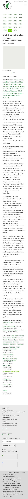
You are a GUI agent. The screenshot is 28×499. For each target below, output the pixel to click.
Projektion (15, 342)
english (25, 1)
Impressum (10, 472)
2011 (20, 24)
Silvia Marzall (7, 89)
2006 (5, 30)
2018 (5, 21)
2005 (10, 30)
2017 (10, 21)
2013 (10, 24)
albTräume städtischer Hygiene (10, 330)
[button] (13, 72)
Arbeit (12, 335)
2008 (15, 27)
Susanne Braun (14, 82)
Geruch (5, 340)
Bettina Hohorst (19, 86)
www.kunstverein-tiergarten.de (9, 425)
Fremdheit (14, 337)
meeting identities (7, 342)
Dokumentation (7, 337)
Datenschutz (17, 472)
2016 (15, 21)
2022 (5, 17)
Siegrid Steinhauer (8, 95)
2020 (15, 17)
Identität (21, 340)
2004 (15, 30)
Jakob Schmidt (18, 93)
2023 (20, 14)
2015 (20, 21)
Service (16, 1)
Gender (20, 337)
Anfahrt (4, 449)
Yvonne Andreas (18, 80)
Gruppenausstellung (8, 354)
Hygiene (16, 340)
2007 (20, 27)
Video (17, 347)
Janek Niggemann (11, 91)
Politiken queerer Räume (9, 326)
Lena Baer (6, 82)
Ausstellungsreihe (19, 335)
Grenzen (10, 340)
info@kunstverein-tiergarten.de (9, 423)
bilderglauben (6, 379)
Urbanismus (20, 344)
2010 (5, 27)
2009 (10, 27)
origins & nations (7, 384)
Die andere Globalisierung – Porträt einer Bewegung (10, 359)
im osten (5, 390)
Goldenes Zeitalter (7, 366)
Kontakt (21, 1)
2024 (15, 14)
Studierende (13, 344)
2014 (5, 24)
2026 (5, 14)
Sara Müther (15, 89)
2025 (10, 14)
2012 (15, 24)
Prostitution (6, 344)
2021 (10, 17)
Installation (12, 347)
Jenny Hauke (13, 84)
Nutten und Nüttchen (8, 322)
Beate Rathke (10, 93)
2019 (20, 17)
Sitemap (23, 472)
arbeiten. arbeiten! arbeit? (10, 349)
